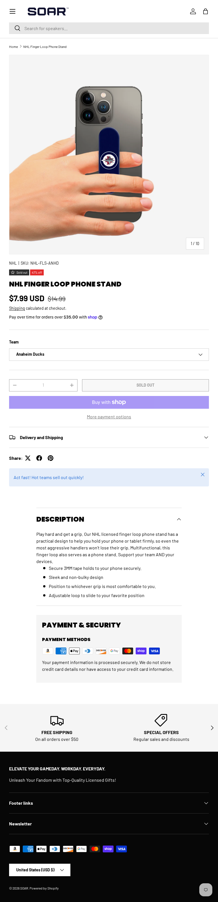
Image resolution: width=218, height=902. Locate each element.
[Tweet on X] (27, 458)
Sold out (145, 385)
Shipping (17, 308)
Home (13, 47)
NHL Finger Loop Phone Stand (45, 47)
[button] (205, 11)
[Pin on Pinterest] (50, 458)
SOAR (24, 888)
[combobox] (109, 28)
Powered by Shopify (44, 888)
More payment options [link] (109, 416)
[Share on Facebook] (39, 458)
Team (14, 342)
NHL (13, 263)
